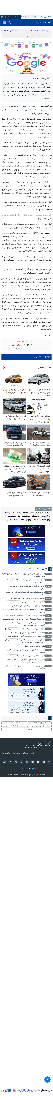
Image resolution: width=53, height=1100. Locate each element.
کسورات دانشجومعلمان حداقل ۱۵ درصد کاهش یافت (27, 656)
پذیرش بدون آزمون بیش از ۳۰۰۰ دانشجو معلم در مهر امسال (25, 629)
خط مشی (26, 753)
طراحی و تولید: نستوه (25, 769)
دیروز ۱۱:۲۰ (49, 636)
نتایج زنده (4, 17)
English (23, 17)
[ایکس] (20, 762)
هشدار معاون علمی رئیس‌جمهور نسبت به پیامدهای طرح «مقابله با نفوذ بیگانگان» (23, 575)
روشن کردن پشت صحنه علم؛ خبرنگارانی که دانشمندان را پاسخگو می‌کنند (23, 667)
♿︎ (47, 1079)
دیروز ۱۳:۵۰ (48, 619)
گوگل (46, 357)
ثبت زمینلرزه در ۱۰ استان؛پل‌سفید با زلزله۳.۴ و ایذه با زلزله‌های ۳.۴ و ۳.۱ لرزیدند (24, 581)
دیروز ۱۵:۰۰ (49, 609)
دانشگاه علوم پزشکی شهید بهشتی (19, 516)
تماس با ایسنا (5, 753)
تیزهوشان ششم (24, 726)
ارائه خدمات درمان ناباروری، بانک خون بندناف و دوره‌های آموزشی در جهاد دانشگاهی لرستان (26, 624)
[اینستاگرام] (15, 762)
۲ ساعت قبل (48, 580)
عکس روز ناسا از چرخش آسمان (34, 646)
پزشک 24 (47, 726)
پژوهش (48, 512)
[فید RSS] (9, 762)
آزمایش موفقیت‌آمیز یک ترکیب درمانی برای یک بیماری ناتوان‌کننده (26, 587)
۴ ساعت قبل (48, 586)
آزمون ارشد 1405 (26, 519)
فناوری (48, 31)
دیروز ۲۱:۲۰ (49, 592)
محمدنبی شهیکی (12, 519)
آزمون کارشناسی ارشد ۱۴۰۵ (42, 519)
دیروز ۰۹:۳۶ (48, 646)
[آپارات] (4, 762)
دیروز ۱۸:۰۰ (49, 602)
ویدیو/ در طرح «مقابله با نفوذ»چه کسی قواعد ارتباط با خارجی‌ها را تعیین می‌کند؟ (23, 610)
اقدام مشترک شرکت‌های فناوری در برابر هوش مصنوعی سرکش (24, 619)
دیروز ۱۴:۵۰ (48, 616)
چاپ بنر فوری (47, 723)
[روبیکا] (48, 762)
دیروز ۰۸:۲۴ (48, 660)
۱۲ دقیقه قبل (48, 574)
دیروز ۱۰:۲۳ (49, 640)
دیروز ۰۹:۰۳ (49, 650)
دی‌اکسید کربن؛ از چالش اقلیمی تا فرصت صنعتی (28, 606)
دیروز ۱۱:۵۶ (49, 633)
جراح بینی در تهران (20, 723)
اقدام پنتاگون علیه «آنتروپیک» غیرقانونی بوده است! (28, 632)
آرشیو (18, 17)
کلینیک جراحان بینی (26, 729)
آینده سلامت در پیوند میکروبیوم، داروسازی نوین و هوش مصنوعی (26, 651)
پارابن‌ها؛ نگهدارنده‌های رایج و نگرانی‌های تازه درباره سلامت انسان (25, 593)
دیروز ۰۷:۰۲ (49, 666)
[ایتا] (43, 762)
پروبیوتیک (35, 516)
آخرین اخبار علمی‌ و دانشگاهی (36, 569)
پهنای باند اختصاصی (35, 723)
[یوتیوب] (26, 762)
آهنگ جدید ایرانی (7, 723)
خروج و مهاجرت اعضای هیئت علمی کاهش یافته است (27, 598)
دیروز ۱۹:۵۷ (48, 598)
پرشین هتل (6, 726)
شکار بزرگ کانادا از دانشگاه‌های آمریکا (32, 602)
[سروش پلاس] (37, 762)
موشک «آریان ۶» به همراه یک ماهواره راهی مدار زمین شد (25, 615)
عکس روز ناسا (9, 512)
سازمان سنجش (46, 516)
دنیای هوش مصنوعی (36, 512)
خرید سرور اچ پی (36, 726)
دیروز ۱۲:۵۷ (48, 629)
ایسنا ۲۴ (12, 17)
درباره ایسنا (16, 753)
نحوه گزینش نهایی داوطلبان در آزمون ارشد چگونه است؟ (26, 636)
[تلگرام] (32, 762)
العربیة (29, 17)
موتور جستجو (34, 357)
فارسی (34, 17)
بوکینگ (14, 726)
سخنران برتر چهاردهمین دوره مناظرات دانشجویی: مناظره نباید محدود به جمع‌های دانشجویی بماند (24, 660)
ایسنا (43, 22)
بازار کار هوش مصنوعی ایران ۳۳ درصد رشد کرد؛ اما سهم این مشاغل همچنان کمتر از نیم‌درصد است (24, 641)
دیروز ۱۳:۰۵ (48, 623)
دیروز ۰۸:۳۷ (48, 656)
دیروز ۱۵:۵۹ (48, 606)
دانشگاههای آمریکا (22, 512)
